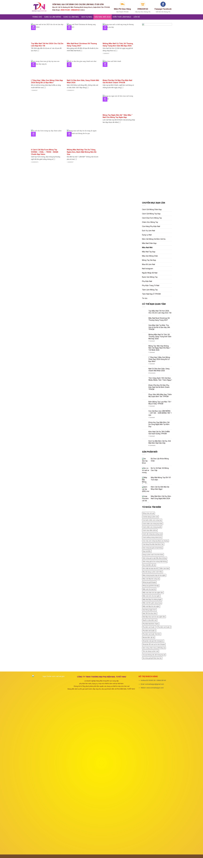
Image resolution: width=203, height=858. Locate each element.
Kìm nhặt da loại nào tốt (150, 568)
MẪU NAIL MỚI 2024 (103, 17)
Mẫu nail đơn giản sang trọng (152, 603)
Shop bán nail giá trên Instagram (153, 641)
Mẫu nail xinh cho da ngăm (151, 596)
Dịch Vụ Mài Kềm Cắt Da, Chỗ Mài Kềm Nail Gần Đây (159, 442)
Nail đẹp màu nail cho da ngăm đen (154, 617)
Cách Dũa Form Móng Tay (152, 218)
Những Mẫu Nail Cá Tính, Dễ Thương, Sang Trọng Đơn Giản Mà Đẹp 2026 (159, 337)
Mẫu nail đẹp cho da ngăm (151, 606)
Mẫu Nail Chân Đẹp (149, 243)
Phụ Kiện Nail (147, 281)
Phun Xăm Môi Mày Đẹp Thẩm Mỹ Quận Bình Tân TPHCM (160, 396)
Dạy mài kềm (147, 551)
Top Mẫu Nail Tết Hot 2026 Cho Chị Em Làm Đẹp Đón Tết (159, 312)
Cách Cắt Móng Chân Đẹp (152, 210)
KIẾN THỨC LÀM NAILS (122, 17)
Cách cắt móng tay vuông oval (152, 534)
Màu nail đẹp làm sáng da (151, 579)
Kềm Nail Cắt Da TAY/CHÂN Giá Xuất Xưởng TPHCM (159, 433)
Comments (151, 373)
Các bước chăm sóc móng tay (152, 520)
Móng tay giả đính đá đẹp (151, 585)
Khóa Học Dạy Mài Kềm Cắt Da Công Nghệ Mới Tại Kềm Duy (159, 424)
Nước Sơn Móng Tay (150, 277)
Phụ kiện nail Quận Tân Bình (151, 634)
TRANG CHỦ (37, 17)
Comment (151, 341)
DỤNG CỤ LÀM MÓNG (52, 17)
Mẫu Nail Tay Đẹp (148, 252)
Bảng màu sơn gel (148, 513)
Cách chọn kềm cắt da (150, 530)
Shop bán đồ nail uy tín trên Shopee (154, 644)
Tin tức (144, 298)
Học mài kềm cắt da (149, 565)
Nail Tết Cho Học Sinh (149, 613)
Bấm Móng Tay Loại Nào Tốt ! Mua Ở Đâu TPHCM (159, 403)
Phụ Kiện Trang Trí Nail (150, 286)
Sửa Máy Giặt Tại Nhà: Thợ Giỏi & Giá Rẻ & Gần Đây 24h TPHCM (159, 327)
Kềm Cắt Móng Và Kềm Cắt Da (153, 239)
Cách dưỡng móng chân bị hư (152, 537)
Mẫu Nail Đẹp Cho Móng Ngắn (152, 599)
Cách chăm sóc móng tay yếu (152, 527)
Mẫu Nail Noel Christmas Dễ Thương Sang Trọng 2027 (159, 319)
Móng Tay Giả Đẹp (149, 260)
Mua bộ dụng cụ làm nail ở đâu (152, 572)
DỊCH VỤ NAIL (86, 17)
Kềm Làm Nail (164, 568)
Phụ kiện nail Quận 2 (149, 627)
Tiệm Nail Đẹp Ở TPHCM (151, 294)
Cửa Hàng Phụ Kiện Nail (151, 226)
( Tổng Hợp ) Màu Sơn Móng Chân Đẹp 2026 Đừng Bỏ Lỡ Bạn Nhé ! (159, 359)
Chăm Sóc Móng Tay (150, 222)
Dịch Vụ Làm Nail (148, 231)
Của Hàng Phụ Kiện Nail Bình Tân (153, 544)
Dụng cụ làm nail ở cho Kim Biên (153, 554)
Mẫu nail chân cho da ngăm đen (153, 592)
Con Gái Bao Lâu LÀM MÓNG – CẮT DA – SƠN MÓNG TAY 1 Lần (160, 413)
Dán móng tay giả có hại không (152, 548)
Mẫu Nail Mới (147, 248)
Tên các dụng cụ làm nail (150, 651)
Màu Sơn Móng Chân (150, 256)
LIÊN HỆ (137, 17)
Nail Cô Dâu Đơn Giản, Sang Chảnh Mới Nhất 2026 (158, 370)
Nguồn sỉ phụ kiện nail (150, 620)
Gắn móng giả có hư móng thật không (155, 561)
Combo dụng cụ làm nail (150, 516)
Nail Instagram (147, 269)
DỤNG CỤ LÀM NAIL (71, 17)
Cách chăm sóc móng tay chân (152, 523)
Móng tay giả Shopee (149, 582)
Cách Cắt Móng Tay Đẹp (151, 214)
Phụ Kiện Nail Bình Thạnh (151, 623)
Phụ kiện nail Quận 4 (164, 627)
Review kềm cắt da (148, 637)
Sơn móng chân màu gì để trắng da (154, 648)
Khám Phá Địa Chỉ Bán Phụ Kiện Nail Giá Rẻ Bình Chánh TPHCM (159, 387)
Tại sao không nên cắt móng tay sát (154, 655)
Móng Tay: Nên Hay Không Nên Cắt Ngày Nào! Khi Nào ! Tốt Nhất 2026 (159, 348)
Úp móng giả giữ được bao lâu (152, 658)
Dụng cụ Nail (147, 235)
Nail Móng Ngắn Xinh (149, 610)
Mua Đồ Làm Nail (148, 264)
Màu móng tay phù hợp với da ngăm (154, 575)
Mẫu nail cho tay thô (149, 589)
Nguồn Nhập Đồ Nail (149, 273)
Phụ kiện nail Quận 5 (149, 630)
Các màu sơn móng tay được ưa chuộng (155, 541)
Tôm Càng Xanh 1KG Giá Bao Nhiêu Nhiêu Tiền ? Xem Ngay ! (160, 379)
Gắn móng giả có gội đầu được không (154, 558)
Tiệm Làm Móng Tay (150, 290)
